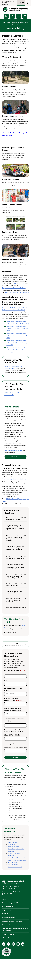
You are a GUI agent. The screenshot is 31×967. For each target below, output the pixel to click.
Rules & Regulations (8, 917)
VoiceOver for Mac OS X (15, 867)
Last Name (7, 681)
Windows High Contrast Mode (17, 860)
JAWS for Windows (13, 862)
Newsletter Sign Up (8, 934)
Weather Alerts (7, 938)
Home (4, 22)
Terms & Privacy (7, 910)
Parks (19, 3)
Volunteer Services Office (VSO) (12, 921)
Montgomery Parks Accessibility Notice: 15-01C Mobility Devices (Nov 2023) (17, 336)
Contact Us (5, 899)
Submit (15, 758)
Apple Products (12, 842)
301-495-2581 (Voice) (18, 284)
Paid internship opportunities (13, 450)
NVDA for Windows (13, 865)
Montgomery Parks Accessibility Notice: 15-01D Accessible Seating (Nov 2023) (16, 343)
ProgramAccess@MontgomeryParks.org (14, 288)
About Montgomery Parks (20, 22)
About (9, 22)
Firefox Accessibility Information (17, 858)
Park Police (5, 914)
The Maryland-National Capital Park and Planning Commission (8, 3)
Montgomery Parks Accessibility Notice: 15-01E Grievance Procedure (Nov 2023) (17, 350)
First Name (7, 673)
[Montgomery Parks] (15, 9)
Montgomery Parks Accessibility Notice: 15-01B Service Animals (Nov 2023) (17, 329)
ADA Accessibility (7, 906)
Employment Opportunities (10, 903)
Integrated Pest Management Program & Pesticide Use (15, 930)
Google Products (13, 844)
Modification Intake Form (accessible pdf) (17, 292)
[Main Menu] (24, 16)
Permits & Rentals (8, 925)
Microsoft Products (13, 847)
